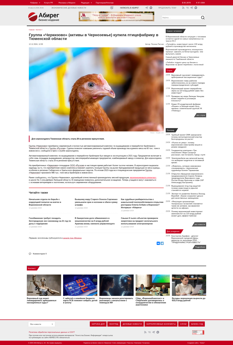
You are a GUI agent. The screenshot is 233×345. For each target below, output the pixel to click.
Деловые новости (132, 324)
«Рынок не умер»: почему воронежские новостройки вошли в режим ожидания (186, 144)
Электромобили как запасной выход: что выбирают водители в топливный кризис (187, 160)
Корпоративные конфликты (161, 324)
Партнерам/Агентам (105, 3)
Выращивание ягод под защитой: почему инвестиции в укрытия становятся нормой (186, 188)
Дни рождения (173, 231)
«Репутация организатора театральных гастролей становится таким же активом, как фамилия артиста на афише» (187, 204)
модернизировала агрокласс (143, 177)
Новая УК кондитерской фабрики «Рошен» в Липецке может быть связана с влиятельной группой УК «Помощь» (186, 107)
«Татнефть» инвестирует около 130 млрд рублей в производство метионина (184, 45)
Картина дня (98, 324)
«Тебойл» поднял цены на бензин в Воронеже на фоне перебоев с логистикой (184, 63)
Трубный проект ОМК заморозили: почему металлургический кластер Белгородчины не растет (186, 137)
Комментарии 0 (40, 254)
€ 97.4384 (200, 3)
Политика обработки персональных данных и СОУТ (52, 332)
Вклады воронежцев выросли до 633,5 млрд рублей (188, 299)
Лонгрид (170, 130)
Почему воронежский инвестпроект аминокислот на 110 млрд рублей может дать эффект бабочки (187, 213)
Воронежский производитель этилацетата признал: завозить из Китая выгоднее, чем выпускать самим (184, 51)
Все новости (35, 324)
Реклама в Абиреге (67, 3)
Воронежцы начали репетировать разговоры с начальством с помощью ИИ (116, 300)
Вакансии (107, 343)
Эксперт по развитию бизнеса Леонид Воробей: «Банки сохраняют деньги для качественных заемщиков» (188, 196)
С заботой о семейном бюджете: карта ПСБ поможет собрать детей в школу (80, 300)
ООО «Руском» (77, 165)
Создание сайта (192, 343)
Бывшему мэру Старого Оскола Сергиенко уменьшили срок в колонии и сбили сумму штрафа (96, 202)
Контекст (32, 268)
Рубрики (34, 3)
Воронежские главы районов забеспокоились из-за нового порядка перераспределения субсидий (188, 83)
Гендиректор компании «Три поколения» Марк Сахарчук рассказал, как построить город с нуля (188, 152)
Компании (137, 343)
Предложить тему (167, 8)
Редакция (85, 3)
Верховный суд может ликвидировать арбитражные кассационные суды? (187, 76)
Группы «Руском (57, 148)
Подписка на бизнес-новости (93, 343)
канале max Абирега (72, 238)
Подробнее (200, 247)
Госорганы (146, 343)
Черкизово (53, 165)
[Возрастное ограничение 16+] (111, 7)
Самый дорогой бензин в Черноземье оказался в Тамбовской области (182, 58)
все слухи (201, 115)
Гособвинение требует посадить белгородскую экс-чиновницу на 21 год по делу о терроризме (50, 221)
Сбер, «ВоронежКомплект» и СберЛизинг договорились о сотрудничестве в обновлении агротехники (151, 301)
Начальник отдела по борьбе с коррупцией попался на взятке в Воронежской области (45, 202)
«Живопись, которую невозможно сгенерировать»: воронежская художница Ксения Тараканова (186, 168)
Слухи (169, 70)
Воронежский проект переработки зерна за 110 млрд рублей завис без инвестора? (187, 90)
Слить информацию (119, 343)
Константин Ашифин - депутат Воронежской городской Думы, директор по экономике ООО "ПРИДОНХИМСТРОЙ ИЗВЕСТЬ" (186, 239)
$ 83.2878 (186, 3)
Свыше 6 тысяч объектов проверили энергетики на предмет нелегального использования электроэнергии (139, 221)
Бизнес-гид (197, 324)
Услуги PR (48, 3)
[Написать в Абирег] (151, 7)
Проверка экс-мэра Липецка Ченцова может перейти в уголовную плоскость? (187, 98)
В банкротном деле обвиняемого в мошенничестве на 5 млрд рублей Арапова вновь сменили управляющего (95, 221)
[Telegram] (162, 243)
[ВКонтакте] (158, 243)
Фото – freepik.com (157, 133)
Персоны (130, 343)
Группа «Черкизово (38, 146)
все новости (200, 224)
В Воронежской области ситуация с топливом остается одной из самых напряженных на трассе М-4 (186, 39)
